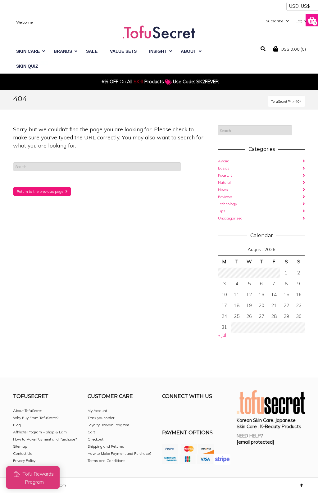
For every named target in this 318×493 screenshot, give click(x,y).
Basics (223, 168)
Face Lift (225, 175)
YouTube (222, 413)
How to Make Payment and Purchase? (45, 439)
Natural (224, 182)
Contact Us (22, 453)
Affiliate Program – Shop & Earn (40, 432)
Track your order (101, 417)
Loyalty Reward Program (108, 425)
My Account (97, 410)
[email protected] (255, 442)
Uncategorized (230, 218)
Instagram (181, 413)
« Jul (222, 335)
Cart (91, 432)
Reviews (225, 196)
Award (223, 161)
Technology (227, 203)
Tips (221, 211)
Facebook (167, 413)
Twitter (194, 413)
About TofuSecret (27, 410)
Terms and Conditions (106, 460)
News (223, 189)
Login (301, 21)
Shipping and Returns (106, 446)
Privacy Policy (24, 460)
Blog (17, 425)
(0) (293, 49)
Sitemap (20, 446)
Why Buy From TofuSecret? (35, 417)
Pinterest (208, 413)
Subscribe (274, 21)
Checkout (95, 439)
